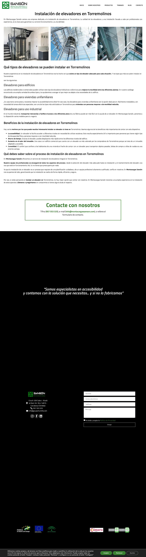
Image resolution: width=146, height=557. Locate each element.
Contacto (139, 5)
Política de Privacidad (107, 420)
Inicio (82, 5)
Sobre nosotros (94, 5)
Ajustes (132, 553)
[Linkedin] (41, 416)
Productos (109, 5)
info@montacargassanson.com (80, 211)
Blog (130, 5)
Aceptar (106, 553)
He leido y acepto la (100, 420)
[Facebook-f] (36, 416)
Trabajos (120, 5)
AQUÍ (55, 553)
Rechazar (119, 553)
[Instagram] (32, 416)
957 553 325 (52, 211)
